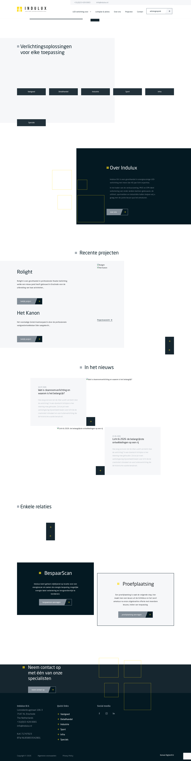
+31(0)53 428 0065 (82, 2)
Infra (62, 734)
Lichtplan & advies (102, 11)
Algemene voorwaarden (47, 755)
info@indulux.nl (102, 2)
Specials (64, 739)
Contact (140, 11)
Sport (63, 729)
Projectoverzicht (103, 320)
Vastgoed (65, 714)
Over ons (117, 11)
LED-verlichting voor (80, 11)
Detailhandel (66, 719)
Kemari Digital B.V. (167, 755)
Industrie (64, 724)
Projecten (129, 11)
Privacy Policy (68, 755)
